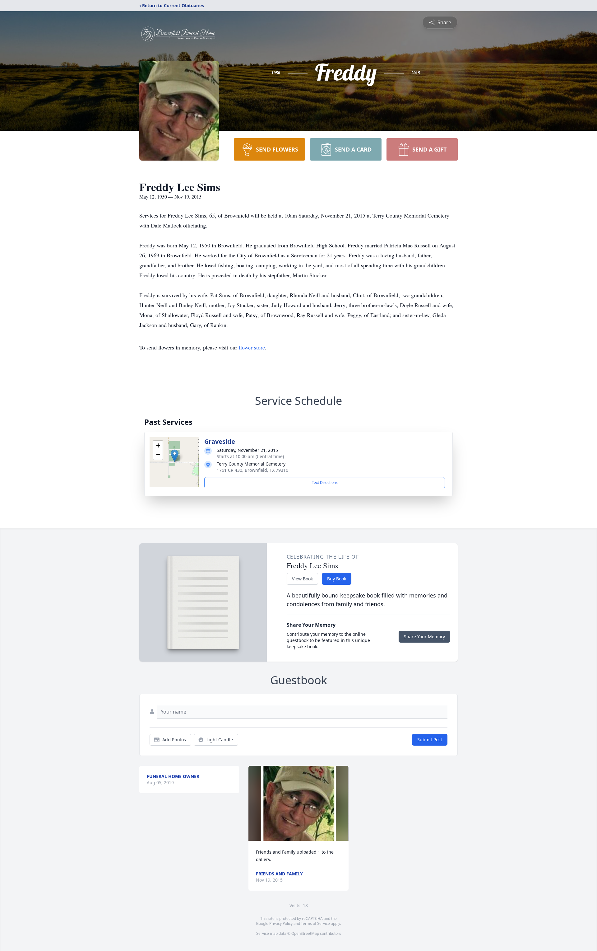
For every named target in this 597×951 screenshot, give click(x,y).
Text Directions (325, 482)
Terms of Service (315, 923)
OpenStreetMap (305, 933)
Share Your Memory (424, 636)
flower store (252, 347)
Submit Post (429, 740)
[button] (174, 455)
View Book (302, 579)
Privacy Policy (281, 923)
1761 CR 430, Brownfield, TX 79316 (252, 470)
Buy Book (336, 579)
